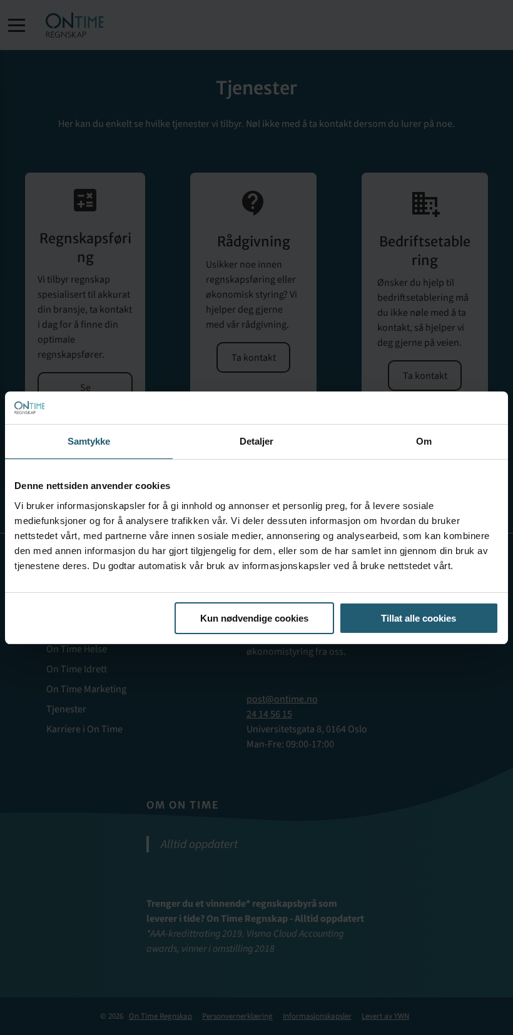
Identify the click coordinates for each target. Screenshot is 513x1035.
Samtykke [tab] (89, 441)
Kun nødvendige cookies (254, 618)
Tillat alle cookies (418, 618)
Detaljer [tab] (257, 441)
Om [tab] (424, 441)
